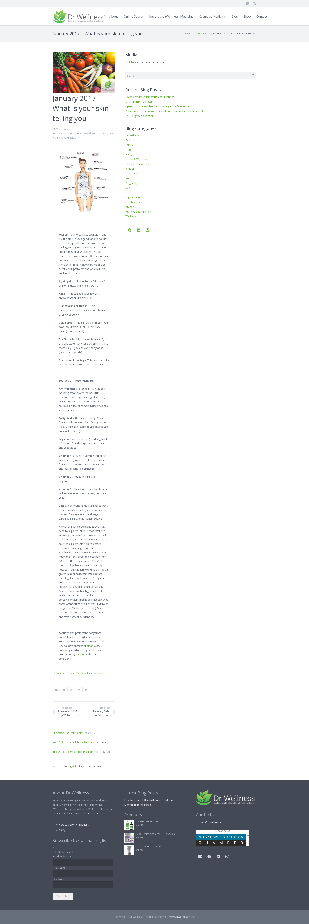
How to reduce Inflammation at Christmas (149, 97)
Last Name (59, 879)
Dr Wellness (62, 133)
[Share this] (64, 689)
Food (72, 133)
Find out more (90, 813)
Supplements (89, 673)
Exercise (130, 140)
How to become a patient (74, 824)
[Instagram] (147, 230)
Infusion (130, 168)
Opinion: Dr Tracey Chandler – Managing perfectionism (157, 106)
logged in (73, 766)
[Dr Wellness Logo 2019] (79, 16)
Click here (130, 62)
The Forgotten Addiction (139, 116)
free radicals (95, 637)
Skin (110, 133)
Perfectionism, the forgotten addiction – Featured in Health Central (164, 111)
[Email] (200, 856)
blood (90, 645)
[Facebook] (129, 230)
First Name (59, 867)
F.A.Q (62, 830)
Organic (71, 673)
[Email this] (56, 689)
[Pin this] (86, 689)
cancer (80, 654)
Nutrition (102, 133)
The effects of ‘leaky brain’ (68, 732)
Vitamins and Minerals (64, 137)
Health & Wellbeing (87, 133)
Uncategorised (133, 202)
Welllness (130, 216)
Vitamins (101, 673)
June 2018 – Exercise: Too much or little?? (76, 751)
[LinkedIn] (138, 230)
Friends (129, 154)
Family (129, 145)
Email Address (62, 856)
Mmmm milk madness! (138, 101)
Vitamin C (130, 206)
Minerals (61, 673)
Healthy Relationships (137, 164)
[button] (254, 3)
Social (128, 192)
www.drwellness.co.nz (182, 916)
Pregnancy (131, 183)
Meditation (131, 173)
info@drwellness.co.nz (213, 822)
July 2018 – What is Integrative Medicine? (76, 742)
